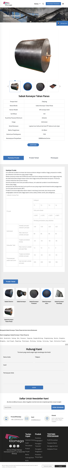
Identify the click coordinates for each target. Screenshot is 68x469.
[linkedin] (18, 446)
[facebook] (10, 446)
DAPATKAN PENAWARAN (33, 145)
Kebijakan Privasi (52, 449)
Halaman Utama (9, 19)
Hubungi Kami (29, 457)
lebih (66, 344)
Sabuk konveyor (18, 19)
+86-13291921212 (17, 419)
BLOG (27, 460)
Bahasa (36, 4)
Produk (27, 448)
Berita (27, 454)
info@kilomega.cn (35, 420)
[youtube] (14, 446)
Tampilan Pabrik (52, 443)
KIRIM (34, 387)
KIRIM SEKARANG (58, 407)
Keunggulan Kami (52, 446)
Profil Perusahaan (52, 440)
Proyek (27, 451)
